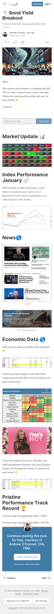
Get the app (41, 600)
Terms (18, 593)
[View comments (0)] (15, 42)
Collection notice (31, 593)
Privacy (44, 590)
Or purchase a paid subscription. (27, 564)
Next (44, 578)
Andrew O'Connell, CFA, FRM (21, 33)
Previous (11, 578)
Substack (12, 608)
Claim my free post (27, 557)
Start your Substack (19, 600)
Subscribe (37, 4)
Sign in (48, 4)
